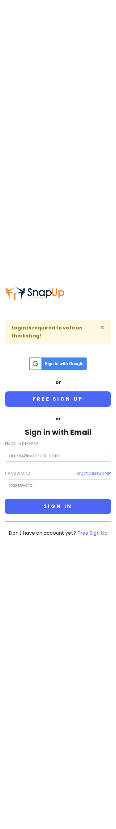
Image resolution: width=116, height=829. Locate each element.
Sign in (58, 506)
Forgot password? (93, 473)
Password (18, 473)
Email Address (22, 443)
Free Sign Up (58, 398)
